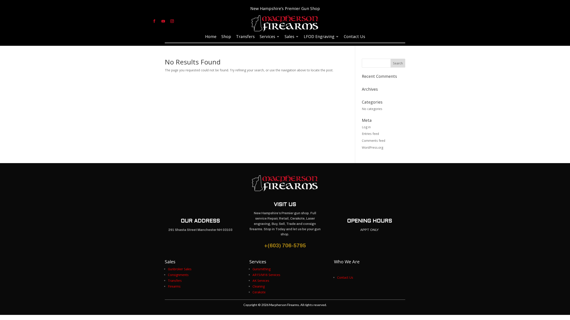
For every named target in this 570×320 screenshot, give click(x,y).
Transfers (245, 37)
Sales (289, 37)
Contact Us (354, 37)
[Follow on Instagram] (172, 21)
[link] (179, 269)
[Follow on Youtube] (163, 21)
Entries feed (370, 134)
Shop (226, 37)
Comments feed (373, 140)
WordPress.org (372, 147)
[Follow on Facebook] (154, 21)
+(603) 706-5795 (285, 245)
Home (210, 37)
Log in (366, 127)
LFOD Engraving (319, 37)
